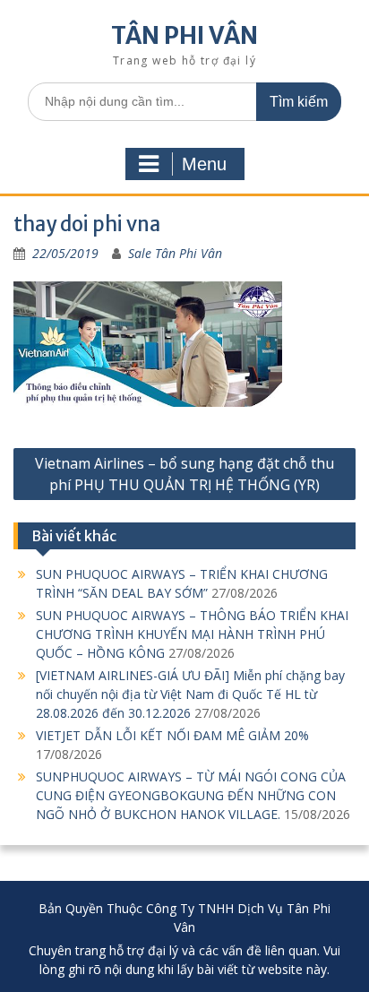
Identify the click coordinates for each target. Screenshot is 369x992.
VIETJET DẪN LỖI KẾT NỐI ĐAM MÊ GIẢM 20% (172, 735)
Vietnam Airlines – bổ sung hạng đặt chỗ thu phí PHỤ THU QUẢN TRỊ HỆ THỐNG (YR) (184, 474)
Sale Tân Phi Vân (175, 253)
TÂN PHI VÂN (184, 35)
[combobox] (184, 101)
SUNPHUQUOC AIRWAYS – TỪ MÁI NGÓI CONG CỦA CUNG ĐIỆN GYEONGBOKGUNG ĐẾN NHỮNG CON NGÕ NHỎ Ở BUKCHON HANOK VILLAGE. (191, 795)
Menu (204, 164)
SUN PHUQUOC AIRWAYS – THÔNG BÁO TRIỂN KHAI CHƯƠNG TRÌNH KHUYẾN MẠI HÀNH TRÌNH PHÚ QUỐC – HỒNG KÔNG (192, 634)
